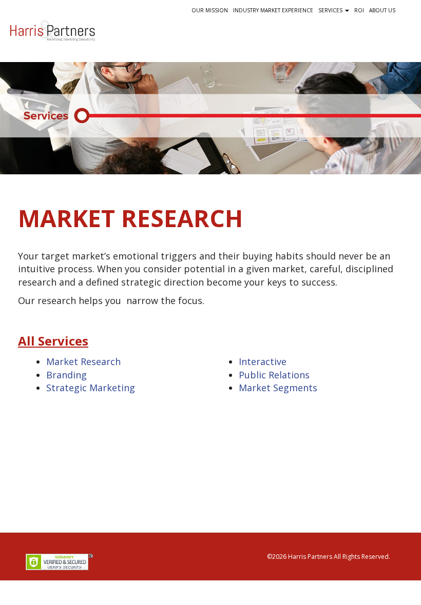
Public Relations (274, 375)
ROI (359, 10)
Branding (66, 375)
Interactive (262, 361)
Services (331, 10)
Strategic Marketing (90, 387)
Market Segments (278, 387)
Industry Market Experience (273, 10)
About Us (382, 10)
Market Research (83, 361)
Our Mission (210, 10)
